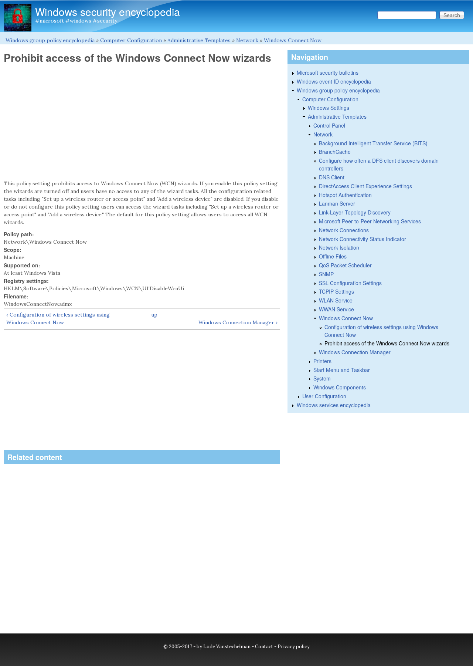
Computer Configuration (131, 40)
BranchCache (335, 151)
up (154, 314)
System (322, 378)
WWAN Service (336, 309)
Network (247, 40)
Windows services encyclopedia (334, 405)
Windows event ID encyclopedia (334, 81)
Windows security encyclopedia (107, 11)
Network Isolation (339, 247)
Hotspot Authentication (345, 195)
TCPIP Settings (336, 291)
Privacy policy (294, 646)
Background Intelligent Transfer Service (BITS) (373, 143)
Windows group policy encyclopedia (50, 40)
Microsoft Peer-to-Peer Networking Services (370, 221)
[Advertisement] (142, 122)
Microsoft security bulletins (327, 72)
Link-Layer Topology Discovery (355, 212)
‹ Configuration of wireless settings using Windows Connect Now (58, 318)
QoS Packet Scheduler (345, 265)
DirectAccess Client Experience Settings (365, 186)
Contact (264, 646)
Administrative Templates (199, 40)
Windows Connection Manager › (238, 322)
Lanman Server (337, 203)
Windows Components (339, 387)
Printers (322, 361)
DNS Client (331, 177)
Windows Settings (328, 107)
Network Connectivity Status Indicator (362, 239)
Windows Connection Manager (355, 352)
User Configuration (324, 396)
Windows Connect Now (292, 40)
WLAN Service (336, 300)
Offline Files (333, 256)
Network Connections (344, 230)
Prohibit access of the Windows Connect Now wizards (386, 343)
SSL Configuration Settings (350, 283)
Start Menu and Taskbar (341, 369)
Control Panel (329, 125)
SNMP (326, 274)
